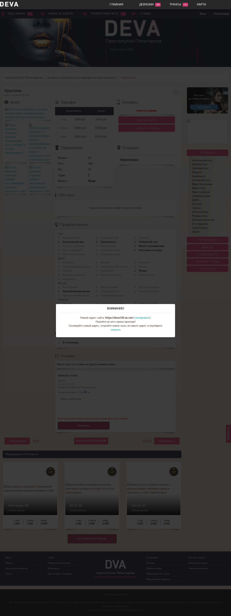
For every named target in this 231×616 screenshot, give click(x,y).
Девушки (146, 4)
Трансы (175, 4)
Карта (201, 4)
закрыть (116, 329)
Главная (116, 4)
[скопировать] (142, 317)
